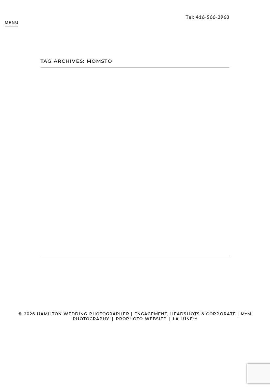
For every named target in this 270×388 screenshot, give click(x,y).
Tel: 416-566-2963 (207, 17)
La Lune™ (185, 318)
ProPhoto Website (141, 318)
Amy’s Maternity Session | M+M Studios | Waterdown (134, 146)
